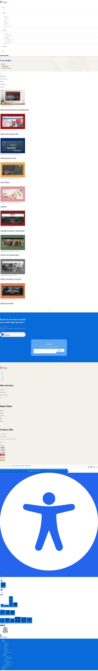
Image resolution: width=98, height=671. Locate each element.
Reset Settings (2, 625)
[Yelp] (2, 380)
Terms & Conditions (15, 465)
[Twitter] (2, 372)
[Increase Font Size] (1, 576)
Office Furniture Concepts (11, 279)
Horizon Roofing (7, 303)
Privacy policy (21, 465)
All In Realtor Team (8, 158)
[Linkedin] (2, 378)
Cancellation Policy (28, 465)
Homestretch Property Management (15, 110)
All (0, 73)
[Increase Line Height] (1, 590)
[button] (68, 471)
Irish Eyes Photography (10, 255)
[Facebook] (2, 374)
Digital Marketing (3, 76)
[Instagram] (2, 376)
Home (3, 64)
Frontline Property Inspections (13, 231)
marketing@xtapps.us (3, 436)
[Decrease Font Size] (1, 580)
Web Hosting (15, 130)
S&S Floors (5, 182)
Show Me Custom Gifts (10, 134)
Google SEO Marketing (10, 154)
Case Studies (5, 66)
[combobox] (34, 471)
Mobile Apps (2, 81)
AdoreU (4, 206)
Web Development (3, 84)
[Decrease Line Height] (1, 594)
